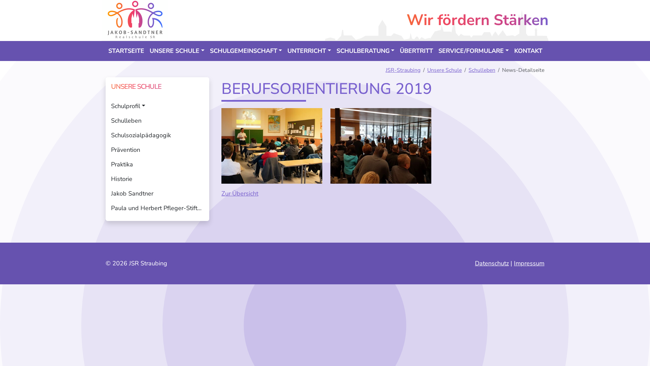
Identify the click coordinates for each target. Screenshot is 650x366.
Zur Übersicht (239, 193)
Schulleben (482, 70)
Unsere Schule (444, 70)
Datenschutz (492, 263)
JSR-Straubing (403, 70)
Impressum (529, 263)
